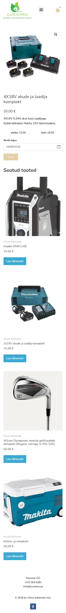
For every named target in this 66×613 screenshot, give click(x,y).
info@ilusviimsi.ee (33, 586)
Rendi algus (10, 140)
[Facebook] (33, 606)
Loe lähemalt (14, 261)
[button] (41, 9)
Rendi (11, 157)
